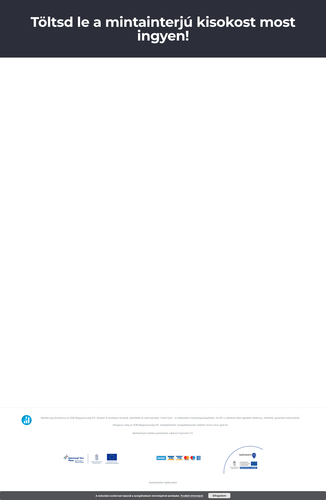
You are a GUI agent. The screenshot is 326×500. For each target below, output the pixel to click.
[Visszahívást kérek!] (22, 404)
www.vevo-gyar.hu (217, 425)
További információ (192, 495)
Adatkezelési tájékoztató (163, 482)
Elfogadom (219, 496)
